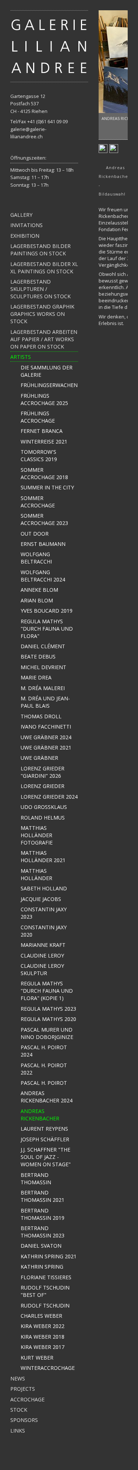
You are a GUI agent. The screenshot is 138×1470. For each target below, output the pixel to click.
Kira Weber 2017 (42, 1346)
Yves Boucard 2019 (46, 610)
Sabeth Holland (44, 888)
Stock (18, 1409)
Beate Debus (38, 656)
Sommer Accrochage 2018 (44, 473)
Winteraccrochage (48, 1367)
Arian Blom (37, 600)
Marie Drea (36, 677)
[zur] (49, 45)
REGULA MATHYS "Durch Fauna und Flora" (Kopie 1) (47, 991)
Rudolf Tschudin (45, 1305)
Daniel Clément (43, 646)
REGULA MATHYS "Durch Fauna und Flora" (47, 628)
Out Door (35, 533)
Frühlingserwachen (49, 385)
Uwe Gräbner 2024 (46, 737)
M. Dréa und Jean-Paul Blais (45, 702)
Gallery (21, 214)
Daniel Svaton (41, 1245)
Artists (20, 356)
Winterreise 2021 (44, 441)
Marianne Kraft (43, 944)
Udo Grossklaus (44, 806)
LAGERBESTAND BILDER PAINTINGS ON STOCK (40, 249)
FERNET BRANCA (42, 430)
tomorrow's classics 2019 (39, 455)
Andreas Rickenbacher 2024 (46, 1097)
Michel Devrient (43, 667)
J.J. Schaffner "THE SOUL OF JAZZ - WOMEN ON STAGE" (46, 1157)
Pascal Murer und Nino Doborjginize (47, 1033)
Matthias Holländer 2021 (43, 856)
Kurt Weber (37, 1357)
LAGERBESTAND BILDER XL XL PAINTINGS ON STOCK (44, 267)
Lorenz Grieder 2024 (49, 796)
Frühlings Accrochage (38, 417)
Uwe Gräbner (39, 757)
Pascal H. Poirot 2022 (44, 1069)
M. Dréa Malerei (43, 688)
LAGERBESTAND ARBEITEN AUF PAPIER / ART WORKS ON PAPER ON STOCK (43, 339)
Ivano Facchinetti (46, 726)
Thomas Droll (41, 716)
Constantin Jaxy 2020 (44, 931)
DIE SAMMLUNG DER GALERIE (46, 371)
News (17, 1378)
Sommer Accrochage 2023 (44, 519)
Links (17, 1430)
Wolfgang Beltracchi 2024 (43, 576)
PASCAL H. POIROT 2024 (44, 1051)
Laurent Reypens (44, 1128)
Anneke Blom (39, 589)
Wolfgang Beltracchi (36, 558)
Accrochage (27, 1399)
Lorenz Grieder (42, 786)
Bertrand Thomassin (36, 1178)
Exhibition (24, 235)
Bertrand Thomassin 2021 (42, 1196)
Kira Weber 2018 (42, 1336)
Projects (22, 1388)
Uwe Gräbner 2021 (46, 747)
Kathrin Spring (42, 1266)
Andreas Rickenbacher (40, 1115)
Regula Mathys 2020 (48, 1018)
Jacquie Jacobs (41, 899)
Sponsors (24, 1419)
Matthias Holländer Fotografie (37, 835)
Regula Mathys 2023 (48, 1008)
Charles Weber (41, 1315)
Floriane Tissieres (46, 1277)
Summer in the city (47, 487)
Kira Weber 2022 (42, 1326)
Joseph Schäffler (45, 1139)
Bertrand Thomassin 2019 (42, 1214)
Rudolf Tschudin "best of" (45, 1291)
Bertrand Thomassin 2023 (42, 1232)
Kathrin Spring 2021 (49, 1256)
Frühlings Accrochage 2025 (44, 399)
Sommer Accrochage (38, 502)
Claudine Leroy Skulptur (42, 969)
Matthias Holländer (36, 874)
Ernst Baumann (43, 543)
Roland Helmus (43, 817)
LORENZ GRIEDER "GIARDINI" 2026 (42, 772)
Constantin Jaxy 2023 (44, 913)
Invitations (26, 225)
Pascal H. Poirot (44, 1082)
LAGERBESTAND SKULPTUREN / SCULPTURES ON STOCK (40, 289)
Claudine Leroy (42, 955)
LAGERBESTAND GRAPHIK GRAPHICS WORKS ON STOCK (42, 314)
